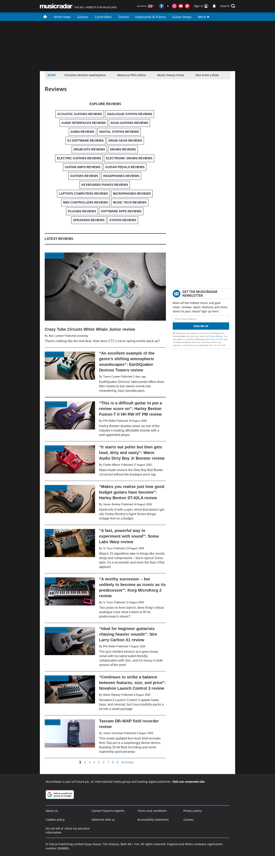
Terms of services (211, 333)
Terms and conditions (152, 811)
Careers (188, 819)
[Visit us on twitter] (167, 6)
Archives (127, 762)
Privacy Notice (215, 336)
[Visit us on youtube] (180, 6)
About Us (52, 811)
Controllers (103, 17)
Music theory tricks (170, 75)
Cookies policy (55, 819)
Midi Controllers (56, 678)
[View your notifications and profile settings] (214, 6)
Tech (49, 531)
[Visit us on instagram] (174, 6)
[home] (45, 16)
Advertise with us (103, 819)
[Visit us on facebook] (161, 6)
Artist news (62, 17)
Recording (52, 722)
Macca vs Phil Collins (131, 75)
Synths (50, 580)
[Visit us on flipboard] (187, 6)
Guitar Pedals (54, 255)
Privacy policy (192, 811)
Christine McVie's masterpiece (85, 75)
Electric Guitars (56, 404)
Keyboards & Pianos (150, 17)
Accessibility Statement (153, 819)
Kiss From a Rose (207, 75)
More (202, 17)
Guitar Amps (181, 17)
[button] (227, 6)
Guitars (82, 17)
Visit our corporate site (188, 781)
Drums (123, 17)
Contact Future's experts (108, 811)
